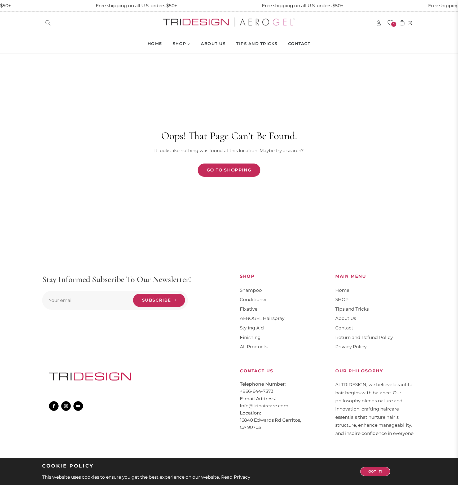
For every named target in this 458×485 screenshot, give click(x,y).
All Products (253, 346)
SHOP (342, 299)
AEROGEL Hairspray (262, 318)
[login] (378, 23)
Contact (344, 327)
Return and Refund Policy (364, 337)
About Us (345, 318)
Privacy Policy (351, 346)
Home (342, 290)
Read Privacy (235, 477)
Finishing (250, 337)
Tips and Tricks (352, 309)
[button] (48, 22)
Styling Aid (252, 327)
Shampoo (251, 290)
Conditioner (253, 299)
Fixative (248, 309)
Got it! (375, 471)
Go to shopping (229, 170)
